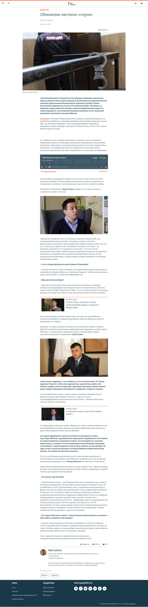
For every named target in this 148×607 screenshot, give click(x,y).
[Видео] (142, 3)
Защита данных (17, 599)
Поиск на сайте (48, 588)
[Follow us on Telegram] (95, 588)
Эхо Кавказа (48, 160)
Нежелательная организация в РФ (24, 595)
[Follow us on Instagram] (90, 588)
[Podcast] (104, 588)
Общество (44, 10)
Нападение (44, 119)
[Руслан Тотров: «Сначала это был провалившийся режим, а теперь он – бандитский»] (52, 305)
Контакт (15, 591)
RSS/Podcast (47, 595)
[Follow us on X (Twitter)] (81, 588)
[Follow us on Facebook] (76, 588)
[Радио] (136, 3)
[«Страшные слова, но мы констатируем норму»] (52, 414)
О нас (14, 588)
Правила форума (49, 591)
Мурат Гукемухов (46, 20)
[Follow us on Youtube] (85, 588)
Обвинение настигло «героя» (54, 158)
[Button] (103, 30)
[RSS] (100, 588)
